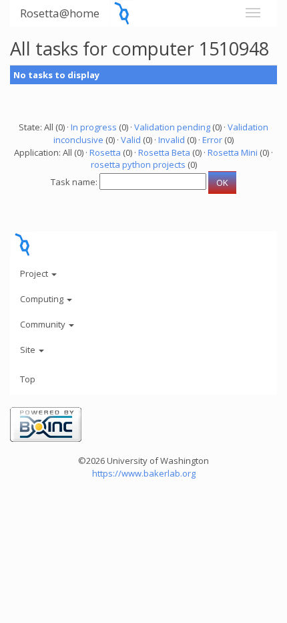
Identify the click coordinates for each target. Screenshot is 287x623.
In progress (94, 127)
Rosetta (105, 152)
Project (35, 273)
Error (212, 140)
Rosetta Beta (164, 152)
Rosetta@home (59, 13)
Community (43, 324)
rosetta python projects (138, 164)
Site (28, 350)
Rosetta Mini (233, 152)
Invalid (171, 140)
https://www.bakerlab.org (144, 473)
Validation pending (172, 127)
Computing (42, 299)
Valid (131, 140)
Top (27, 379)
